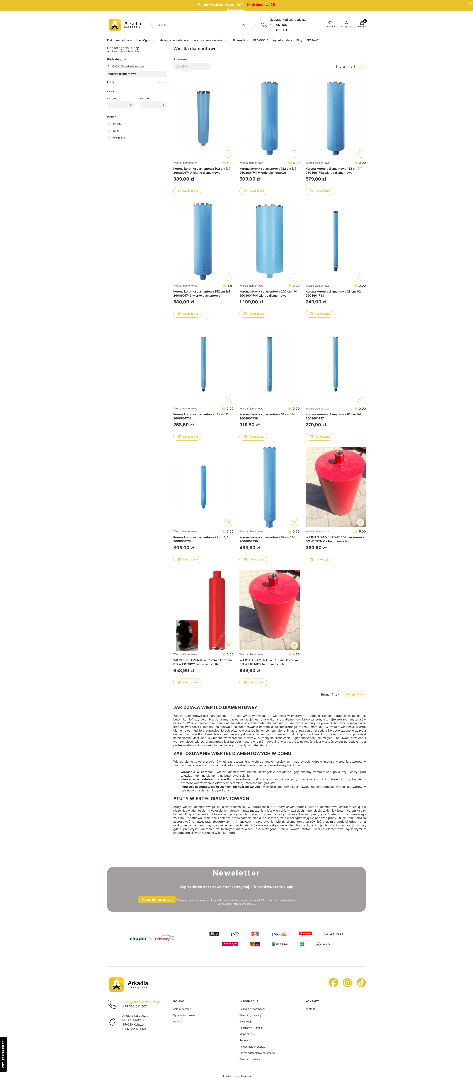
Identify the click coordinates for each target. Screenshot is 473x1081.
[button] (251, 25)
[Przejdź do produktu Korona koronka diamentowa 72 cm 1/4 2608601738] (203, 487)
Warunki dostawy (249, 1059)
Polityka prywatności (252, 1008)
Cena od (112, 98)
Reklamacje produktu (252, 1046)
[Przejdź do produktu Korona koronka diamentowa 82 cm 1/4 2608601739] (269, 487)
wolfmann (119, 137)
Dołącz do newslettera (157, 899)
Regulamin (216, 900)
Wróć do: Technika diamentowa (128, 66)
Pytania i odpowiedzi (185, 1015)
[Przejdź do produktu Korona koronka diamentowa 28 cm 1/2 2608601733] (336, 241)
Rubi (116, 130)
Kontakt (310, 1008)
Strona (340, 66)
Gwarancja (245, 1021)
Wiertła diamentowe (185, 162)
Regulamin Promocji (236, 9)
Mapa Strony (247, 1034)
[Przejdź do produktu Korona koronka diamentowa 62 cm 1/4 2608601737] (336, 364)
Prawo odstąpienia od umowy (257, 1052)
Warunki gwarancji (250, 1015)
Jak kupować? (182, 1008)
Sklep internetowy (236, 1076)
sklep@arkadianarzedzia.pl (288, 19)
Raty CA (178, 1021)
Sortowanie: (180, 59)
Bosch (117, 123)
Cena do (145, 98)
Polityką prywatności (243, 903)
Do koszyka (190, 190)
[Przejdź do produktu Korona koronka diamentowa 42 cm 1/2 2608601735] (203, 364)
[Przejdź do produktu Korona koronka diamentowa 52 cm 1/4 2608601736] (269, 364)
